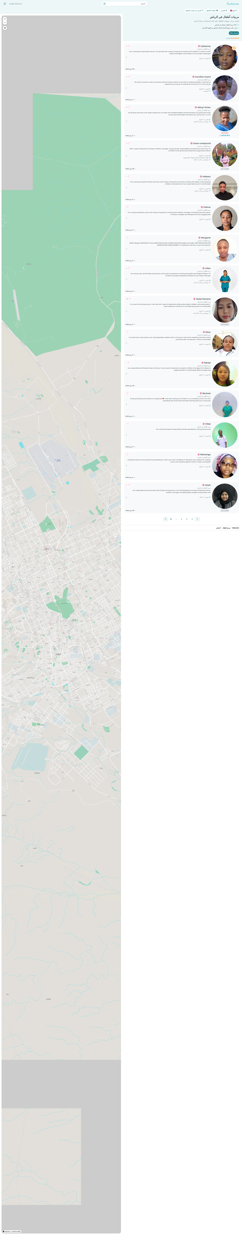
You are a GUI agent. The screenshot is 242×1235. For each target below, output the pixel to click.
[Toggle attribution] (3, 1231)
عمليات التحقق (211, 10)
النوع (233, 10)
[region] (61, 624)
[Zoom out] (5, 23)
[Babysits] (233, 4)
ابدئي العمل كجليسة (15, 4)
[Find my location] (5, 28)
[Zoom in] (5, 19)
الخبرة (223, 10)
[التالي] (165, 519)
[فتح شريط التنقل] (5, 3)
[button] (34, 609)
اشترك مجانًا (234, 33)
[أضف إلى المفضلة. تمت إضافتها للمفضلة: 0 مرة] (128, 207)
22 (171, 519)
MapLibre (7, 1231)
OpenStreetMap (16, 1231)
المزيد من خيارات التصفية (193, 10)
